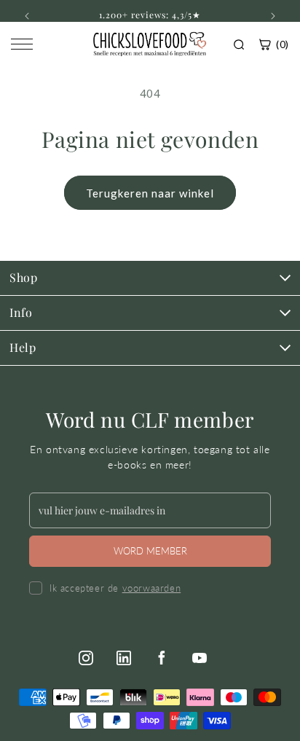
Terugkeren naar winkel (150, 193)
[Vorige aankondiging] (27, 16)
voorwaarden (151, 588)
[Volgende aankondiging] (273, 16)
